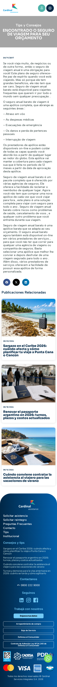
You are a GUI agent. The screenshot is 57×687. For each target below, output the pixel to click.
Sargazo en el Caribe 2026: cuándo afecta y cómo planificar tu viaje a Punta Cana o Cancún (27, 551)
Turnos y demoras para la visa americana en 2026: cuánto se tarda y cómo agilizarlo (27, 572)
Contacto (9, 528)
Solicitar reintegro (15, 520)
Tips (6, 532)
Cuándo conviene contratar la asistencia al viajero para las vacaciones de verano (26, 565)
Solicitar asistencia (15, 515)
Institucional (11, 536)
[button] (6, 282)
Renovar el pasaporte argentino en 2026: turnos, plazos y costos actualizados (26, 559)
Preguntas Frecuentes (17, 524)
